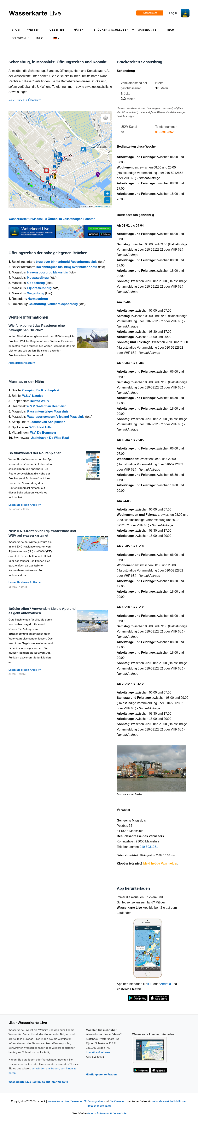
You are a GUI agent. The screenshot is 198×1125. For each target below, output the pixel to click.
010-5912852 (164, 132)
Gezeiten (57, 29)
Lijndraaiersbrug (39, 288)
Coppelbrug (36, 282)
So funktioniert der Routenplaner (35, 453)
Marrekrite (147, 29)
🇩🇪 (55, 38)
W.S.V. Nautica (32, 395)
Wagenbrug (35, 293)
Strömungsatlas (93, 1101)
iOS (150, 984)
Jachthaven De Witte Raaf (50, 437)
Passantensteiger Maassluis (47, 411)
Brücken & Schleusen (111, 29)
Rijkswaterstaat (103, 206)
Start (16, 29)
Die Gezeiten (117, 1101)
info (40, 38)
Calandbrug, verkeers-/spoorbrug (53, 304)
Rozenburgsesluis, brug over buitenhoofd (66, 267)
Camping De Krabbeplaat (40, 390)
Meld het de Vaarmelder (160, 863)
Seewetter (76, 1101)
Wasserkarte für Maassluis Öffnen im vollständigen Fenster (52, 219)
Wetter (33, 29)
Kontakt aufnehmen (98, 1052)
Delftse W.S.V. (40, 401)
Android (165, 984)
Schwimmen (20, 38)
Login (173, 13)
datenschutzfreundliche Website (106, 1113)
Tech (170, 29)
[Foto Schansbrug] (151, 766)
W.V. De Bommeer (43, 432)
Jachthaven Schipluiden (47, 422)
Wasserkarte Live (58, 1101)
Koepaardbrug (38, 277)
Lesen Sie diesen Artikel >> (25, 504)
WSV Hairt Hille (40, 427)
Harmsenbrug (38, 298)
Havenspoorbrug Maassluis (47, 272)
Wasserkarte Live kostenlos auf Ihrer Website (38, 1081)
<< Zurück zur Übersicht (25, 100)
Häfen (79, 29)
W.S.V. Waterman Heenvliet (46, 406)
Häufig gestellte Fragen (101, 1074)
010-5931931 (149, 846)
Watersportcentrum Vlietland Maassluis (55, 416)
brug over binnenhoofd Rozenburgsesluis (66, 261)
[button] (55, 176)
